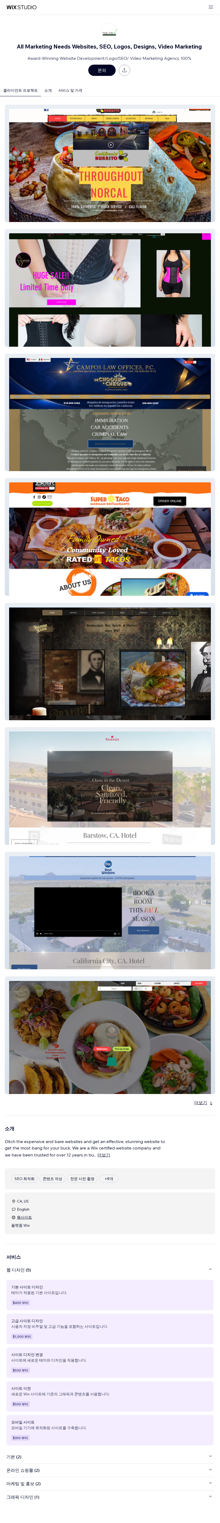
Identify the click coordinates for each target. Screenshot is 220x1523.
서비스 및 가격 (70, 90)
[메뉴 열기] (211, 7)
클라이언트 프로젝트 (20, 90)
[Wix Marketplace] (21, 7)
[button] (110, 163)
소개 (48, 90)
